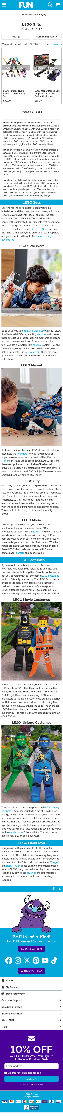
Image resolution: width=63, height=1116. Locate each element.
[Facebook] (8, 960)
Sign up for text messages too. (24, 1072)
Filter (14, 36)
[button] (58, 4)
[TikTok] (54, 960)
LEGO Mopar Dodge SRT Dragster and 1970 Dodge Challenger (47, 94)
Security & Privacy (11, 1007)
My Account (12, 987)
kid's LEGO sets (40, 229)
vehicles (41, 334)
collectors (34, 352)
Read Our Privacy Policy (32, 1084)
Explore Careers (31, 948)
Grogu (54, 862)
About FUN (7, 1020)
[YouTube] (45, 960)
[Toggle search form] (50, 4)
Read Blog (33, 970)
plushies (31, 872)
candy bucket (16, 832)
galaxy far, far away (34, 330)
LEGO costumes (50, 575)
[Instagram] (17, 960)
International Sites (11, 1013)
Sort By (45, 36)
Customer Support (11, 1000)
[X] (26, 960)
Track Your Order (15, 993)
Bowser (36, 531)
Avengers (22, 453)
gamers (20, 553)
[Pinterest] (36, 960)
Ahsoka (37, 345)
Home (9, 980)
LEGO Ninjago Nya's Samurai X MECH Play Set (14, 94)
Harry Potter (13, 865)
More (4, 1027)
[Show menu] (4, 4)
